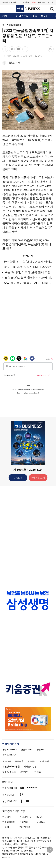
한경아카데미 (8, 822)
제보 (34, 2)
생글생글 (41, 822)
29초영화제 (25, 827)
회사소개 (6, 761)
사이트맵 (36, 771)
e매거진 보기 (38, 477)
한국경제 (6, 817)
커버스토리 (22, 16)
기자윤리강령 (30, 766)
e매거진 (41, 2)
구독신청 (18, 477)
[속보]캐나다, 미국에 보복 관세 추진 (27, 272)
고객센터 (24, 771)
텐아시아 (23, 822)
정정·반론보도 (9, 771)
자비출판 (25, 2)
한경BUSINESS (14, 25)
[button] (50, 2)
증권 (34, 16)
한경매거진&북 (9, 2)
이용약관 (44, 761)
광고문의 (32, 761)
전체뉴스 (7, 16)
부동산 (44, 16)
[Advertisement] (28, 536)
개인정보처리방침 (11, 766)
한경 (9, 749)
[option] (28, 600)
